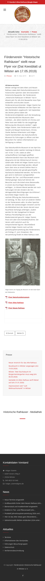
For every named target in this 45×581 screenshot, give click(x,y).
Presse (9, 76)
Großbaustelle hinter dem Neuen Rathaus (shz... (23, 503)
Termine (8, 537)
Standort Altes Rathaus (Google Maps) (23, 2)
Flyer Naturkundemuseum (18, 297)
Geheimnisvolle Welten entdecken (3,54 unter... (23, 520)
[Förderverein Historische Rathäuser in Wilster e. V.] (22, 14)
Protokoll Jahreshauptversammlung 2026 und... (23, 513)
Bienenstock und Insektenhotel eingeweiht (21, 506)
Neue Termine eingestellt (14, 500)
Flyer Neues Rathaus (16, 308)
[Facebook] (23, 576)
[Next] (42, 435)
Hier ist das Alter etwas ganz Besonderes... (21, 517)
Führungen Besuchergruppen (16, 544)
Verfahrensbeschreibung (14, 550)
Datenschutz (9, 547)
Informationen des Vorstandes (16, 540)
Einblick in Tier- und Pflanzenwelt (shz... (20, 510)
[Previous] (3, 435)
